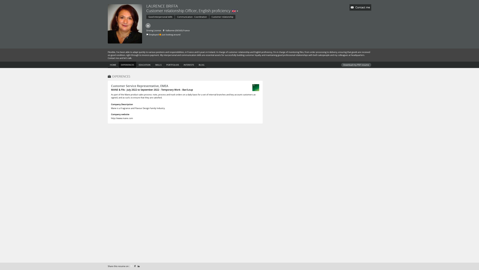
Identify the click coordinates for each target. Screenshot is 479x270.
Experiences (121, 76)
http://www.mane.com (122, 118)
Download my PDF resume (356, 64)
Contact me (362, 7)
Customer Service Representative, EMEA (139, 86)
